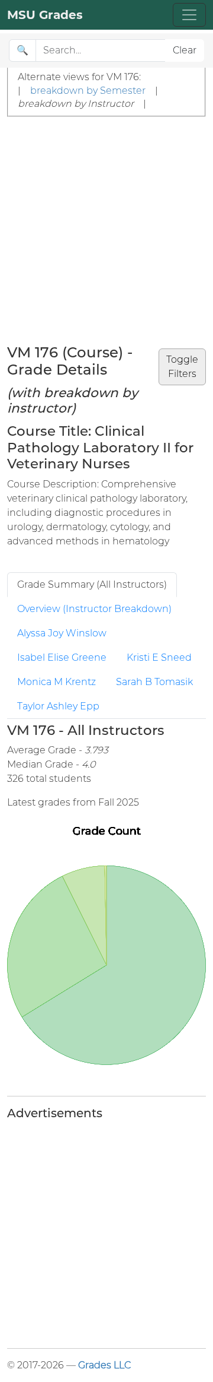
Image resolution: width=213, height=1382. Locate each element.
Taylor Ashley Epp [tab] (58, 706)
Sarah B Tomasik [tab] (154, 681)
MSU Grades (45, 15)
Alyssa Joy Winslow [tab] (61, 633)
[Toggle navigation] (189, 15)
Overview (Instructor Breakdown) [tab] (94, 608)
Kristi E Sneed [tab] (159, 657)
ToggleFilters (182, 366)
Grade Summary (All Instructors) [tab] (92, 584)
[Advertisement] (106, 230)
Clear (184, 50)
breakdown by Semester (88, 90)
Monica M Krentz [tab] (56, 681)
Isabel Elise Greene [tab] (61, 657)
